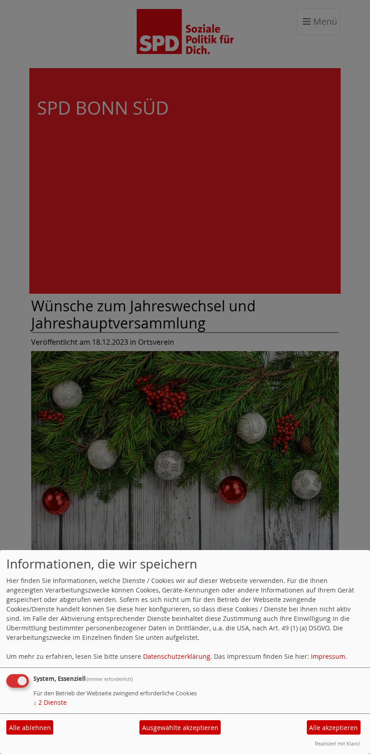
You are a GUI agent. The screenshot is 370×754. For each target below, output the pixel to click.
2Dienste (50, 702)
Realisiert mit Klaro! (337, 743)
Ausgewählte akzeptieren (180, 727)
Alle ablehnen (30, 727)
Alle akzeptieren (333, 727)
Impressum (328, 656)
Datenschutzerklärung (176, 656)
